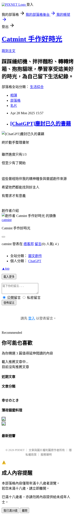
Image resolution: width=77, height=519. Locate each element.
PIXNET (20, 450)
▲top (5, 268)
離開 (24, 510)
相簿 (13, 95)
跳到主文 (8, 51)
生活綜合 (37, 87)
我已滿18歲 (10, 510)
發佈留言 (9, 302)
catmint (7, 220)
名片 (13, 105)
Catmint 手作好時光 (32, 39)
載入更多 (9, 276)
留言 (38, 244)
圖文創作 (35, 256)
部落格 (15, 100)
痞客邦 (29, 244)
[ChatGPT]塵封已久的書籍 (40, 123)
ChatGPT (34, 261)
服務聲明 (46, 454)
